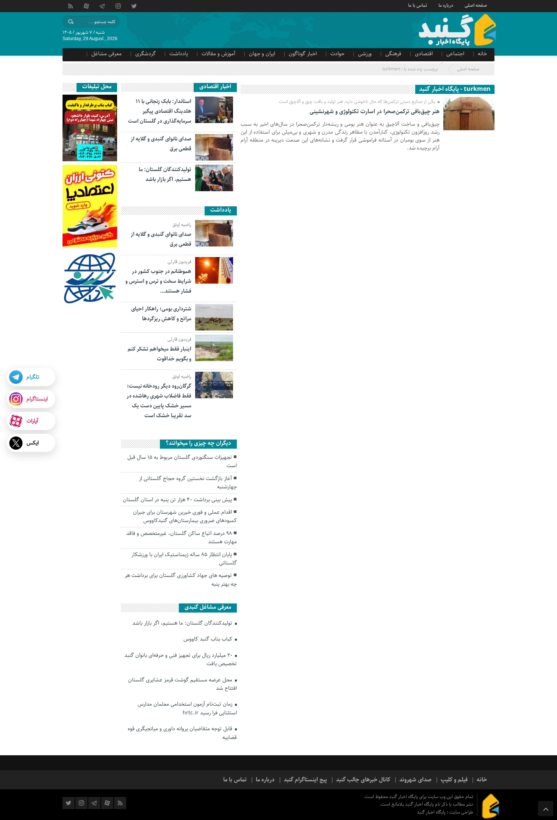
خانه (482, 53)
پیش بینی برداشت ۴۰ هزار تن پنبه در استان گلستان (177, 499)
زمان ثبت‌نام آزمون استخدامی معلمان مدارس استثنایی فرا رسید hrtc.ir (187, 708)
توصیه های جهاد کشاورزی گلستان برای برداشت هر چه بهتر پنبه (181, 579)
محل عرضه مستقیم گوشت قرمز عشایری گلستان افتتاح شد (182, 684)
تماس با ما (417, 5)
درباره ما (445, 5)
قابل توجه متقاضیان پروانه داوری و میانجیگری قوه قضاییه (182, 733)
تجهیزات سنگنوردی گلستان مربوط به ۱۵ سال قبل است (182, 461)
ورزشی (365, 53)
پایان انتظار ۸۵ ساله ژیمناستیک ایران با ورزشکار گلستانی (184, 558)
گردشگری (145, 53)
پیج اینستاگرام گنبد (305, 780)
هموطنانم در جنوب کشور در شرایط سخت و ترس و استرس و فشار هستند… (158, 281)
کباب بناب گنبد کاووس (208, 639)
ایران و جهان (262, 53)
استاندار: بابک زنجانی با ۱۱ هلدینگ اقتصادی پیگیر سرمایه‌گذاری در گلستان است (159, 111)
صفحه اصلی (476, 5)
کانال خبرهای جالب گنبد (363, 780)
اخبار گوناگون (303, 53)
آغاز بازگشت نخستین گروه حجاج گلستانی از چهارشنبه (188, 482)
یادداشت (178, 53)
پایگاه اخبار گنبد (432, 812)
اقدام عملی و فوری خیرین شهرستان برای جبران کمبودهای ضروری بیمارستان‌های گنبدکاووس (185, 516)
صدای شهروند (415, 780)
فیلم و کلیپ (454, 780)
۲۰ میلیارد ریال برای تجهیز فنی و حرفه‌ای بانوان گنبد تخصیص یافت (180, 659)
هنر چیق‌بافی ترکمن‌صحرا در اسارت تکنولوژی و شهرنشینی (375, 112)
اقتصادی (424, 53)
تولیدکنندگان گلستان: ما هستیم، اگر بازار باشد (183, 623)
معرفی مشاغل (106, 53)
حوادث (337, 53)
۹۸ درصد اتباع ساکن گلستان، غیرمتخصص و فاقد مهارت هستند (181, 537)
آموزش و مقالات (218, 53)
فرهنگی (393, 53)
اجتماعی (455, 53)
